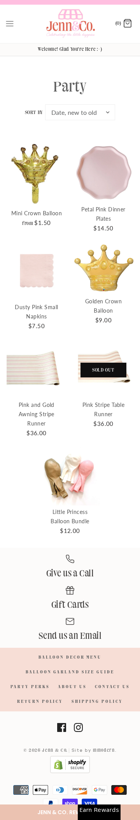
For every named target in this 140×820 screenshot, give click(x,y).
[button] (70, 812)
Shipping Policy (97, 702)
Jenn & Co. (55, 750)
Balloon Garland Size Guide (70, 672)
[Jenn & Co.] (70, 24)
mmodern (104, 750)
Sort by (34, 112)
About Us (72, 687)
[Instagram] (78, 727)
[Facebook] (61, 727)
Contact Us (112, 687)
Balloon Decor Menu (70, 657)
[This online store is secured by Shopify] (70, 772)
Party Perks (30, 687)
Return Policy (40, 702)
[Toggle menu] (9, 23)
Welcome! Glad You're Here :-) (70, 49)
